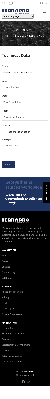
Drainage (6, 339)
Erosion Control (10, 328)
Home (9, 36)
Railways (6, 297)
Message (6, 139)
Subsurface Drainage (12, 361)
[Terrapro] (15, 11)
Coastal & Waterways (12, 314)
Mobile (5, 110)
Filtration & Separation (13, 333)
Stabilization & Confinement (16, 344)
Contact (6, 266)
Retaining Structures (12, 356)
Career (5, 261)
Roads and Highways (12, 292)
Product (6, 66)
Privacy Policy (8, 272)
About (5, 255)
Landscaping (8, 308)
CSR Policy (7, 278)
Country (6, 125)
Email (4, 96)
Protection (7, 350)
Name (5, 81)
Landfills (6, 303)
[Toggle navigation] (44, 11)
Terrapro (29, 371)
